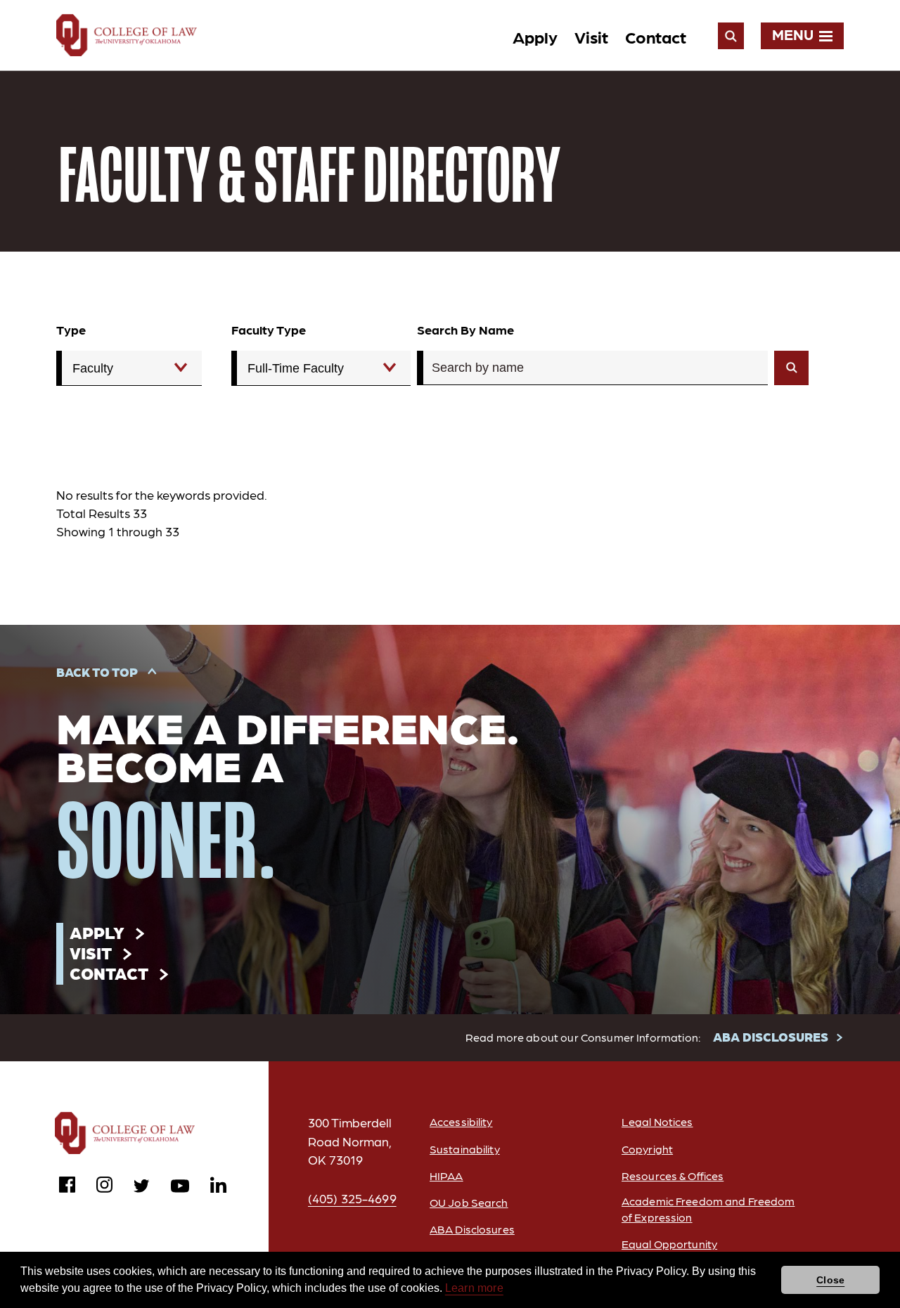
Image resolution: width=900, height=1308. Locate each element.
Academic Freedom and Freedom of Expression (708, 1209)
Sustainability (465, 1148)
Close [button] (830, 1280)
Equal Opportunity (669, 1243)
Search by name (465, 329)
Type (71, 329)
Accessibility (461, 1121)
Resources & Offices (673, 1175)
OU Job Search (469, 1202)
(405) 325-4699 (352, 1198)
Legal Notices (657, 1121)
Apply (535, 36)
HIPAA (446, 1175)
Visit (591, 36)
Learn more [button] (474, 1288)
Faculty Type (268, 329)
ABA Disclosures (472, 1229)
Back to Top (97, 671)
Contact (655, 36)
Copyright (647, 1148)
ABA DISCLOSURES (770, 1036)
